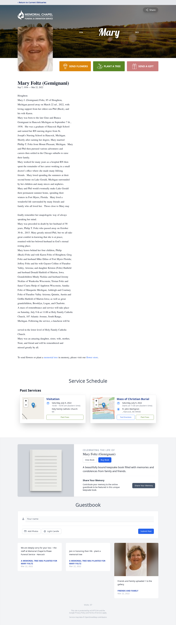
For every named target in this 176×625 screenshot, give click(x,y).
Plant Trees (65, 417)
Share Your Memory (144, 485)
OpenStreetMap (91, 617)
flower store (92, 357)
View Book (89, 460)
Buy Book (105, 460)
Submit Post (146, 531)
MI (53, 411)
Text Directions (125, 417)
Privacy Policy (80, 613)
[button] (33, 405)
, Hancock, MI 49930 (131, 411)
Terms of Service (95, 613)
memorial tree (51, 357)
